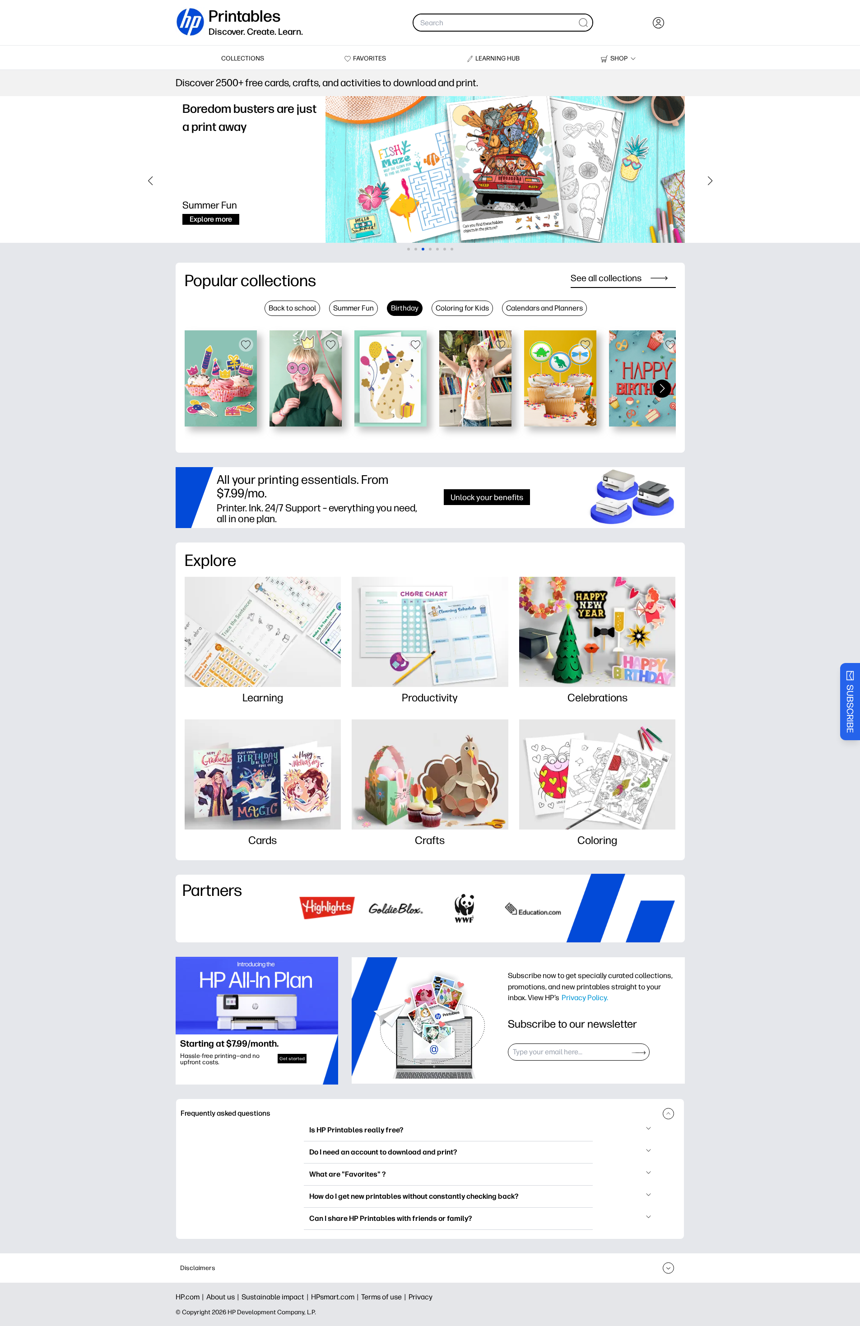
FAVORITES (369, 58)
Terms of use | (385, 1297)
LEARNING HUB (497, 58)
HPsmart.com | (336, 1297)
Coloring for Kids (462, 308)
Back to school (292, 308)
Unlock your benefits (487, 497)
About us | (224, 1297)
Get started (292, 1059)
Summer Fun (353, 308)
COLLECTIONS (242, 58)
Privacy (420, 1297)
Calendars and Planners (544, 308)
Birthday (404, 308)
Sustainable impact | (276, 1297)
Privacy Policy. (585, 997)
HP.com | (191, 1297)
